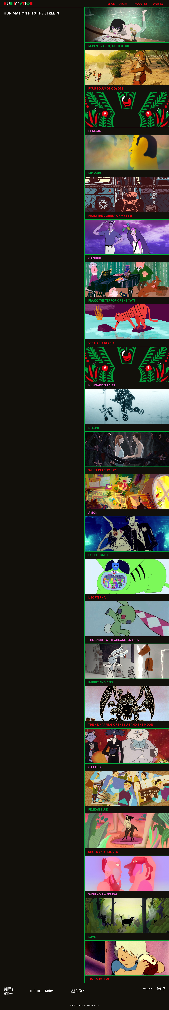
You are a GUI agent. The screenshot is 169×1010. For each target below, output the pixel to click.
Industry (141, 4)
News (111, 4)
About (124, 4)
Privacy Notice (93, 1005)
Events (157, 4)
